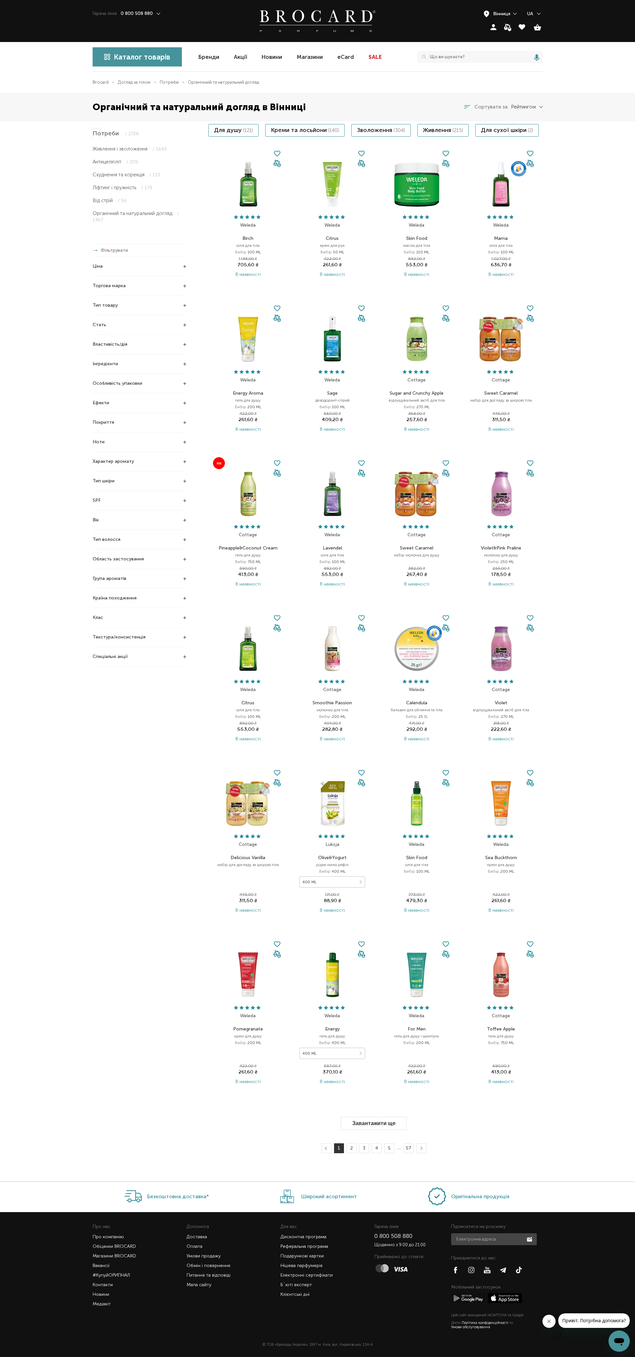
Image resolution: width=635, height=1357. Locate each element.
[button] (277, 164)
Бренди (208, 57)
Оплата (194, 1246)
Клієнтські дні (295, 1294)
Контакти (103, 1285)
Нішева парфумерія (301, 1265)
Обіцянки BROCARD (114, 1246)
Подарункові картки (302, 1256)
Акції (240, 57)
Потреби (169, 82)
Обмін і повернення (208, 1265)
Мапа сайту (199, 1285)
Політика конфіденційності (485, 1323)
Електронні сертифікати (306, 1275)
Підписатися (530, 1239)
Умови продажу (204, 1256)
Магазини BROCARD (114, 1256)
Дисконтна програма (303, 1237)
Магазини (310, 57)
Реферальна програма (304, 1246)
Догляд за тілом (134, 82)
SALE (375, 57)
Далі (420, 1148)
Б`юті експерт (296, 1285)
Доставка (197, 1237)
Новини (272, 57)
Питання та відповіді (209, 1275)
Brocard (100, 82)
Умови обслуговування (470, 1327)
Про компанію (108, 1237)
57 (408, 1148)
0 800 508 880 (393, 1236)
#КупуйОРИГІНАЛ (111, 1275)
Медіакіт (102, 1304)
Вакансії (101, 1265)
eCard (345, 57)
